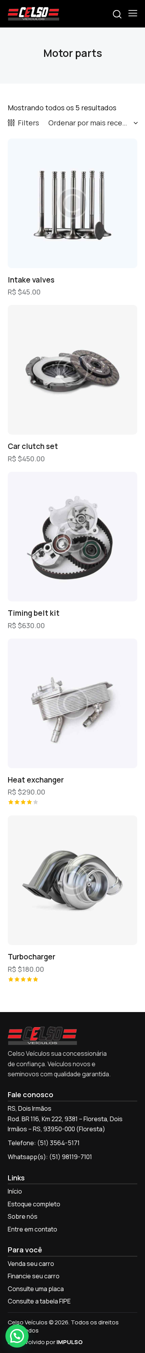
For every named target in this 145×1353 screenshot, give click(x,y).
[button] (132, 13)
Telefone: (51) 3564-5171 (44, 1143)
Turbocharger (31, 957)
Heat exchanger (36, 780)
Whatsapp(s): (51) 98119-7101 (50, 1157)
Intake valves (31, 280)
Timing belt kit (34, 613)
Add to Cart (105, 262)
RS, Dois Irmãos (29, 1108)
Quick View (40, 262)
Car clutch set (33, 446)
